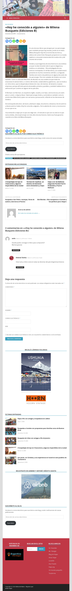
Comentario (9, 287)
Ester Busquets (50, 158)
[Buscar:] (36, 549)
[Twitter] (10, 41)
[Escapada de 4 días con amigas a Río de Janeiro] (10, 438)
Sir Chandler (53, 548)
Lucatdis (51, 561)
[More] (24, 41)
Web (6, 326)
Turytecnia (52, 573)
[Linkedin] (17, 41)
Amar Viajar (52, 558)
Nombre (8, 310)
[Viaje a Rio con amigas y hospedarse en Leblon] (10, 419)
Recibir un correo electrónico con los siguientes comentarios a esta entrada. (34, 335)
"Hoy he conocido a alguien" (22, 158)
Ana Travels (52, 564)
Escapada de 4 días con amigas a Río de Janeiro (34, 438)
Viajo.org (52, 567)
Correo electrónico (12, 318)
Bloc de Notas (9, 24)
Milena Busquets (61, 158)
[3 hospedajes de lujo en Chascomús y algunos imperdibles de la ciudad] (14, 174)
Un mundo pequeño (55, 570)
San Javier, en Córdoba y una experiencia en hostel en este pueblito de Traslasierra (42, 458)
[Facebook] (7, 41)
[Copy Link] (20, 41)
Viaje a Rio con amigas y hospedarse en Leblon (34, 419)
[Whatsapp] (13, 41)
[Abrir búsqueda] (65, 18)
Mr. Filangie (52, 551)
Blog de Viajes (53, 554)
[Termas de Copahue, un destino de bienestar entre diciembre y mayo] (36, 174)
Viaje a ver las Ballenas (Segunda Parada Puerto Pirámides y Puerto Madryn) (57, 185)
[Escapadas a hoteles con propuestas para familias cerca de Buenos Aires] (10, 428)
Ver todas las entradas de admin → (29, 213)
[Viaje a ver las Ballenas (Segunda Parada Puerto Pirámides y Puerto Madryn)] (57, 174)
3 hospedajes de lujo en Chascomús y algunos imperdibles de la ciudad (14, 184)
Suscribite (10, 523)
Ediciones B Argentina (38, 158)
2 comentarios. (21, 34)
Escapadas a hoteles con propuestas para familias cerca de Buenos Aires (41, 429)
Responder (16, 250)
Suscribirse (11, 149)
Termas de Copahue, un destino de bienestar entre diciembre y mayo (35, 184)
